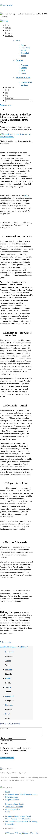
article (26, 195)
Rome (23, 73)
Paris (23, 70)
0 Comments (5, 642)
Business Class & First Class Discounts (21, 794)
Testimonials (9, 98)
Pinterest (9, 705)
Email (7, 714)
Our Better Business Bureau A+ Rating (21, 821)
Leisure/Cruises (10, 87)
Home (7, 25)
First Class (8, 28)
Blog (6, 95)
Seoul (23, 50)
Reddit (8, 678)
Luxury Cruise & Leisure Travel (18, 816)
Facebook (9, 652)
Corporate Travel (12, 799)
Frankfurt (24, 65)
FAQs (7, 812)
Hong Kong (25, 48)
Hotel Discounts (11, 797)
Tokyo (23, 56)
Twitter (8, 661)
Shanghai (25, 53)
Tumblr (8, 687)
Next (9, 105)
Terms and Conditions (14, 807)
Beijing (23, 45)
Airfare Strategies (12, 809)
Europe (19, 60)
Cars (6, 92)
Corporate (8, 33)
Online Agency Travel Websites (18, 819)
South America (23, 77)
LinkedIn (8, 670)
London (24, 68)
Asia (18, 40)
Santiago (24, 85)
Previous (3, 105)
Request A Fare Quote (14, 804)
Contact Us (9, 824)
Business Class (9, 30)
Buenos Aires (26, 82)
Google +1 (9, 696)
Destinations (9, 35)
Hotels (7, 90)
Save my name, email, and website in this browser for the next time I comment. (16, 750)
